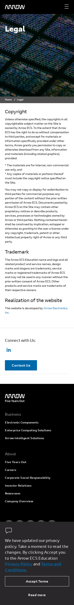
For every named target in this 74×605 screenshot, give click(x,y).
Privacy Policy (18, 563)
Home (8, 99)
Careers (10, 470)
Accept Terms (37, 581)
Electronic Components (22, 422)
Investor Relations (18, 485)
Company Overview (19, 501)
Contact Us (21, 365)
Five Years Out (15, 462)
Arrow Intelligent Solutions (24, 438)
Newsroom (12, 493)
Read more (37, 595)
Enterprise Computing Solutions (28, 430)
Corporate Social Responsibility (28, 478)
